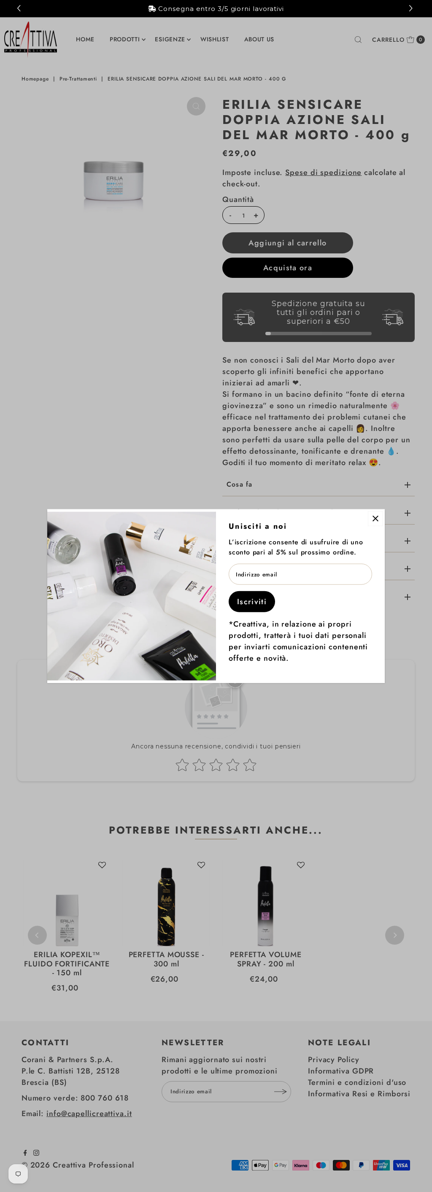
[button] (412, 8)
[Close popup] (375, 518)
